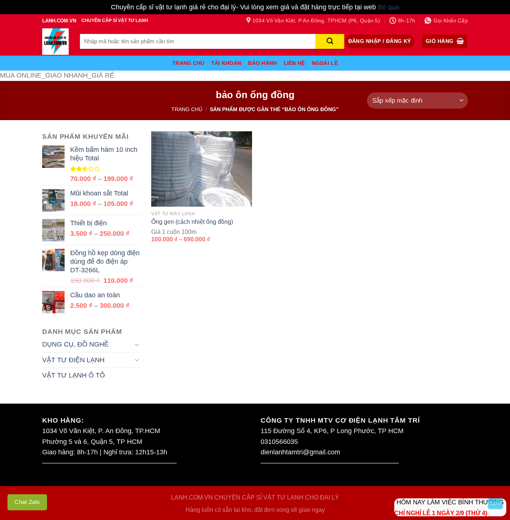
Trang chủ (186, 109)
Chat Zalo (27, 502)
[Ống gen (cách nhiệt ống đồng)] (201, 169)
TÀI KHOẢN (226, 63)
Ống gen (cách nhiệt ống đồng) (192, 222)
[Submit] (329, 41)
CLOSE (495, 503)
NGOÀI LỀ (325, 63)
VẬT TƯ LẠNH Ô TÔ (73, 375)
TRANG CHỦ (188, 63)
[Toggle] (137, 344)
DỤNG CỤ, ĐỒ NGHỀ (75, 344)
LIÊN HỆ (294, 63)
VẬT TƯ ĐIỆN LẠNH (73, 360)
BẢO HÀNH (262, 63)
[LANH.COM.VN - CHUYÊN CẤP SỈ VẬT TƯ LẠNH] (55, 41)
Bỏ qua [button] (388, 7)
